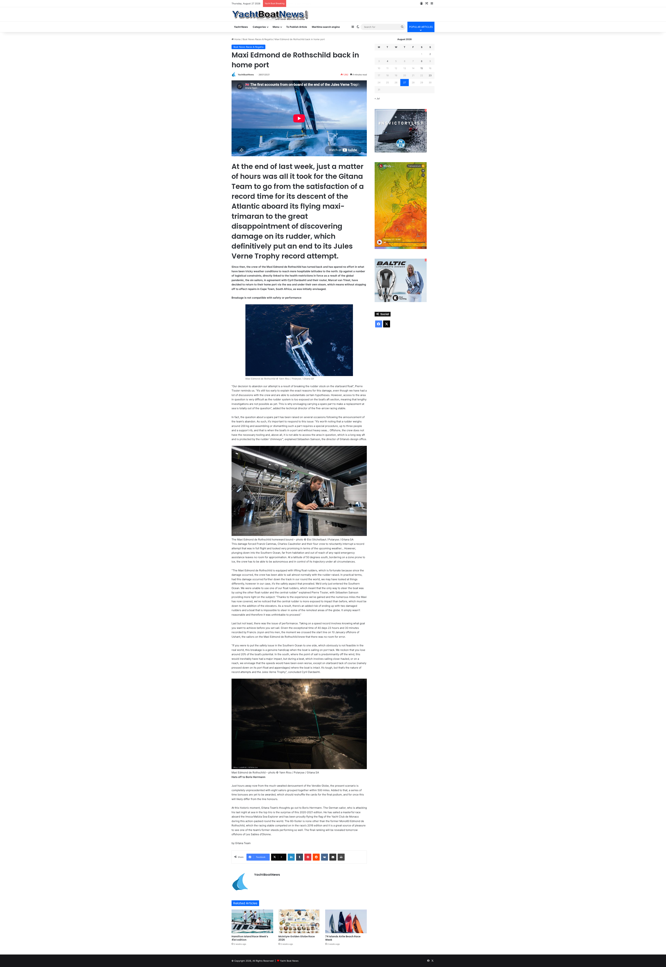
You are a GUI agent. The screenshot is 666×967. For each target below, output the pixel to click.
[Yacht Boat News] (270, 14)
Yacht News (241, 26)
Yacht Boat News (289, 960)
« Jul (377, 98)
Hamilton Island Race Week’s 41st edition (250, 938)
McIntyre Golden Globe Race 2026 (296, 938)
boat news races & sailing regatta (306, 3)
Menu (276, 26)
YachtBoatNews (246, 74)
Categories (259, 26)
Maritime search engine (326, 26)
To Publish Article (296, 26)
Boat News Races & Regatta (258, 39)
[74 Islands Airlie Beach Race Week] (346, 921)
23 (430, 75)
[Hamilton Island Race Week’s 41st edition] (252, 921)
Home (237, 39)
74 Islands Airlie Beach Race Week (343, 938)
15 (421, 68)
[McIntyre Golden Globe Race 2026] (299, 921)
